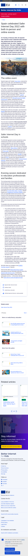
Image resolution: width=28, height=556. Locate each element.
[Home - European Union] (7, 5)
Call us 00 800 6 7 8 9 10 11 (7, 501)
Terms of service (5, 468)
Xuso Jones (17, 81)
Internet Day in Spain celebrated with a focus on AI (17, 355)
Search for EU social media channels (9, 514)
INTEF (7, 157)
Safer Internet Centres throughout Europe (13, 277)
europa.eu (11, 495)
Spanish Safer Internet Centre (8, 272)
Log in (18, 5)
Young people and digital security (16, 341)
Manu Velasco (14, 148)
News (3, 19)
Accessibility (4, 471)
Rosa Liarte (5, 151)
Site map (3, 473)
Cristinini (10, 126)
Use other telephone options (7, 503)
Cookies (3, 526)
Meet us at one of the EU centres (8, 507)
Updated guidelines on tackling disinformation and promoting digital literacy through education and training (18, 333)
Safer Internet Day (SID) (6, 307)
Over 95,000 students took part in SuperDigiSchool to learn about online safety (18, 324)
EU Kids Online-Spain (12, 190)
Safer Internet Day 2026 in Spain (17, 363)
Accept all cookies (10, 549)
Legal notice (4, 524)
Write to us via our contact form (8, 505)
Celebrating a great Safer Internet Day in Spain (9, 403)
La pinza (22, 94)
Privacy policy (4, 470)
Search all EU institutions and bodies (9, 532)
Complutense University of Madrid (15, 192)
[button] (16, 5)
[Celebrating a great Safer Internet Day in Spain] (10, 390)
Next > (25, 312)
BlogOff (3, 111)
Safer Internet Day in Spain (17, 269)
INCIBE (20, 154)
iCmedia (20, 190)
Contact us (3, 466)
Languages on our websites (7, 520)
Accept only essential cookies (12, 552)
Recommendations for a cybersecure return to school (17, 372)
